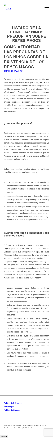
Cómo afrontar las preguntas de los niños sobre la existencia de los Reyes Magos (26, 56)
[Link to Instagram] (43, 430)
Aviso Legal (9, 406)
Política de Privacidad (13, 403)
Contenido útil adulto (14, 71)
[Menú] (45, 9)
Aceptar (4, 437)
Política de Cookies (12, 410)
